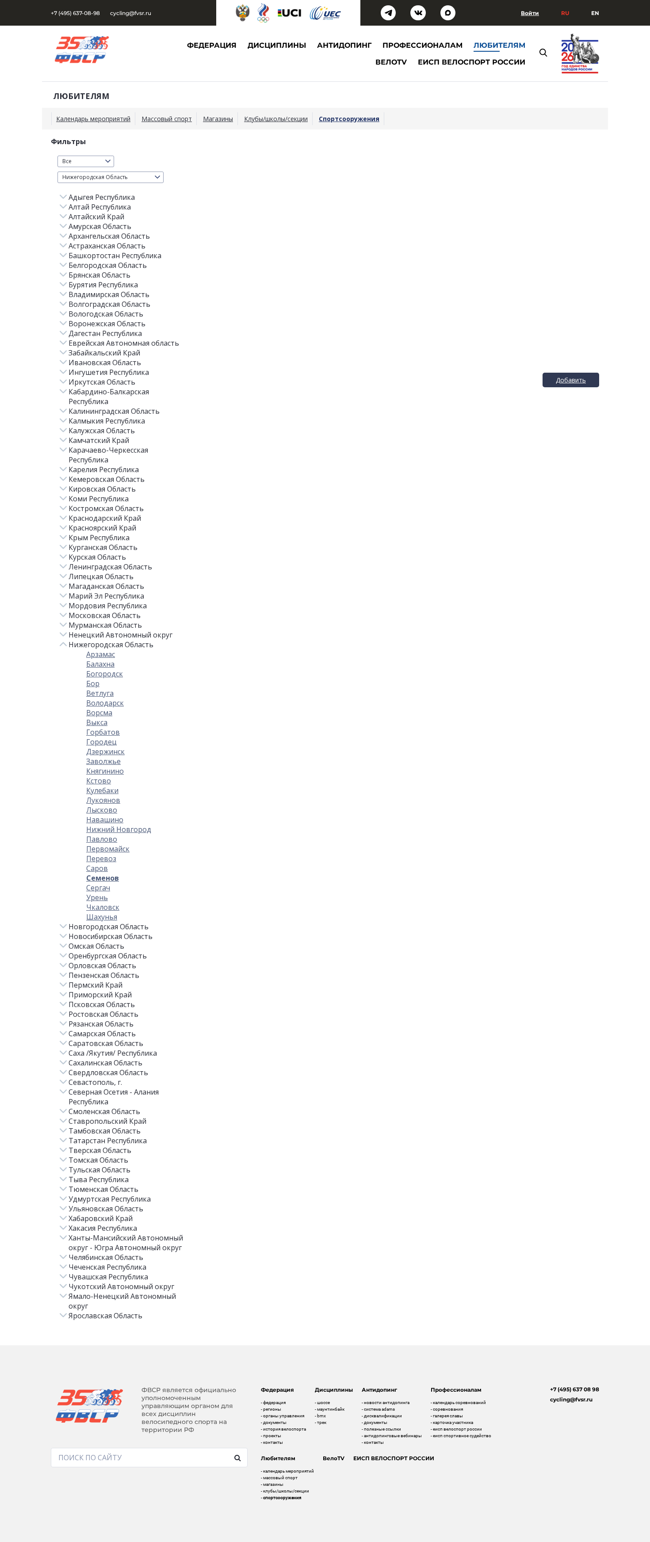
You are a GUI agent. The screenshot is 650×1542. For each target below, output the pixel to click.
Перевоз (101, 858)
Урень (97, 897)
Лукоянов (103, 800)
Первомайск (108, 849)
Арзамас (100, 654)
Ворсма (99, 713)
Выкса (96, 722)
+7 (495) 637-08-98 (75, 13)
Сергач (98, 888)
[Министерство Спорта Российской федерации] (242, 13)
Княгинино (105, 771)
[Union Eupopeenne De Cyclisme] (325, 13)
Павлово (101, 839)
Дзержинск (105, 751)
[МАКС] (448, 13)
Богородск (104, 674)
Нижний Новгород (118, 829)
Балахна (100, 664)
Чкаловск (102, 907)
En (595, 13)
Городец (101, 742)
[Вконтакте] (418, 13)
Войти (530, 13)
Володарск (105, 703)
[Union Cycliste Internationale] (289, 13)
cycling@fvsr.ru (130, 13)
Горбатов (103, 732)
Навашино (104, 819)
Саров (97, 868)
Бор (92, 683)
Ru (565, 13)
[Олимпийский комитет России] (263, 13)
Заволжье (103, 761)
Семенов (102, 878)
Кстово (98, 781)
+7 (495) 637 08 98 (574, 1389)
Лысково (101, 810)
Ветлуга (100, 693)
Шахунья (101, 917)
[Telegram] (388, 13)
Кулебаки (102, 790)
